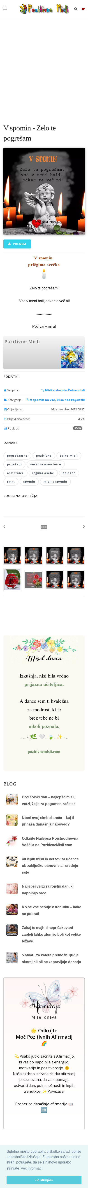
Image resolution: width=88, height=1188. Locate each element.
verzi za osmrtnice (45, 464)
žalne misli (69, 456)
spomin (29, 481)
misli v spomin (55, 481)
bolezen (69, 473)
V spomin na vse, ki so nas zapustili (57, 400)
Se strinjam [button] (44, 1180)
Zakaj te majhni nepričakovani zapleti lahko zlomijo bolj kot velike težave (51, 934)
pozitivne (44, 456)
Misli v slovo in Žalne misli (64, 390)
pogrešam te (17, 456)
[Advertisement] (44, 68)
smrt (11, 481)
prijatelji (14, 464)
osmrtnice (15, 473)
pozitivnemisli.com (44, 751)
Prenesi (19, 244)
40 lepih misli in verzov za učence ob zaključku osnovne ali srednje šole (50, 865)
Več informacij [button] (32, 1168)
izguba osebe (43, 473)
